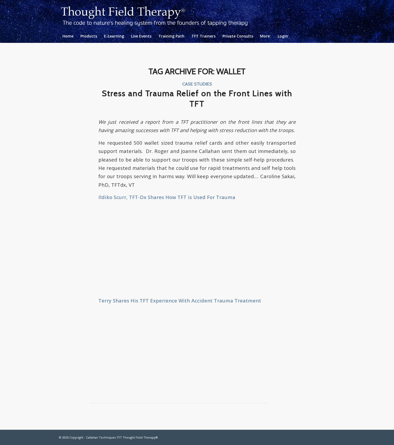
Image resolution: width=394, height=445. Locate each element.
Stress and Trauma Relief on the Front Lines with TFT (197, 98)
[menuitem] (68, 36)
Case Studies (197, 84)
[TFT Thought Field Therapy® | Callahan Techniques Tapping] (158, 14)
